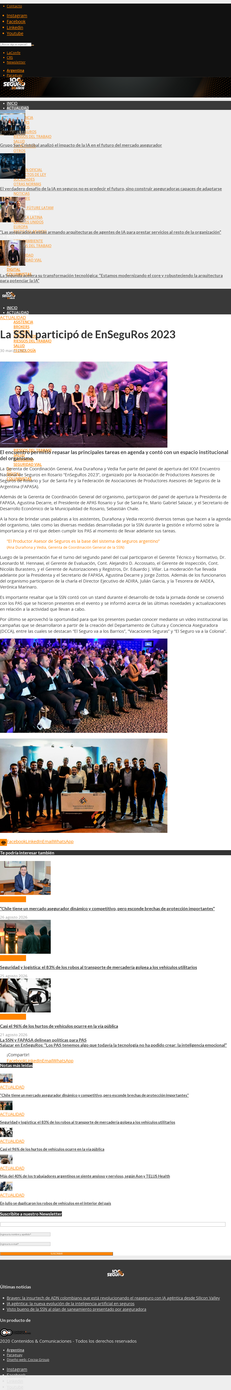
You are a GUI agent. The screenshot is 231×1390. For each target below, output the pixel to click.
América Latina (28, 217)
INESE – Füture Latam (33, 207)
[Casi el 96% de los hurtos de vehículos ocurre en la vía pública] (25, 1011)
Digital (13, 269)
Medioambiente (28, 241)
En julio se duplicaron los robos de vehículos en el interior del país (55, 1203)
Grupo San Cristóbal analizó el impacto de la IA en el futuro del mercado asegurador (81, 145)
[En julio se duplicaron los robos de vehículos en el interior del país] (6, 1189)
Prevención (18, 236)
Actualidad (18, 108)
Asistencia (23, 322)
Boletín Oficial (28, 169)
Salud (19, 141)
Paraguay (14, 75)
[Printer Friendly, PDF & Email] (3, 842)
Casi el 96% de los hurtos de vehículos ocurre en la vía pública (59, 1026)
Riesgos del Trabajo (32, 136)
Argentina (15, 70)
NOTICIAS (22, 193)
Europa (21, 226)
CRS (10, 57)
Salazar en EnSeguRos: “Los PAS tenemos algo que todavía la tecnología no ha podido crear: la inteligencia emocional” (113, 1045)
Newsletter (16, 62)
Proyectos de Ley (30, 174)
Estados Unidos (28, 222)
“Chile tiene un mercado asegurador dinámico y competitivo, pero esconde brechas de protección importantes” (107, 908)
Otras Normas (27, 184)
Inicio (12, 103)
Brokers (21, 326)
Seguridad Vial (28, 260)
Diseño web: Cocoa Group (28, 1359)
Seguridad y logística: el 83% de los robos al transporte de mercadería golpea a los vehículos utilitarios (98, 967)
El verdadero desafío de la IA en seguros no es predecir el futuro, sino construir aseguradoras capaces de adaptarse (111, 188)
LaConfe (13, 52)
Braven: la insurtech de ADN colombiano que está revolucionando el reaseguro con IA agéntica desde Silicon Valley (113, 1298)
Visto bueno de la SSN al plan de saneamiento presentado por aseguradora (76, 1309)
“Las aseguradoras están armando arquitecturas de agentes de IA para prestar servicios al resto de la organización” (110, 231)
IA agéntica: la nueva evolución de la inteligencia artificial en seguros (70, 1303)
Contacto (14, 6)
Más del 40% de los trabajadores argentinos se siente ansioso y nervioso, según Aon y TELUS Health (85, 1176)
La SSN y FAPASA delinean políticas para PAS (43, 1039)
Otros (19, 150)
